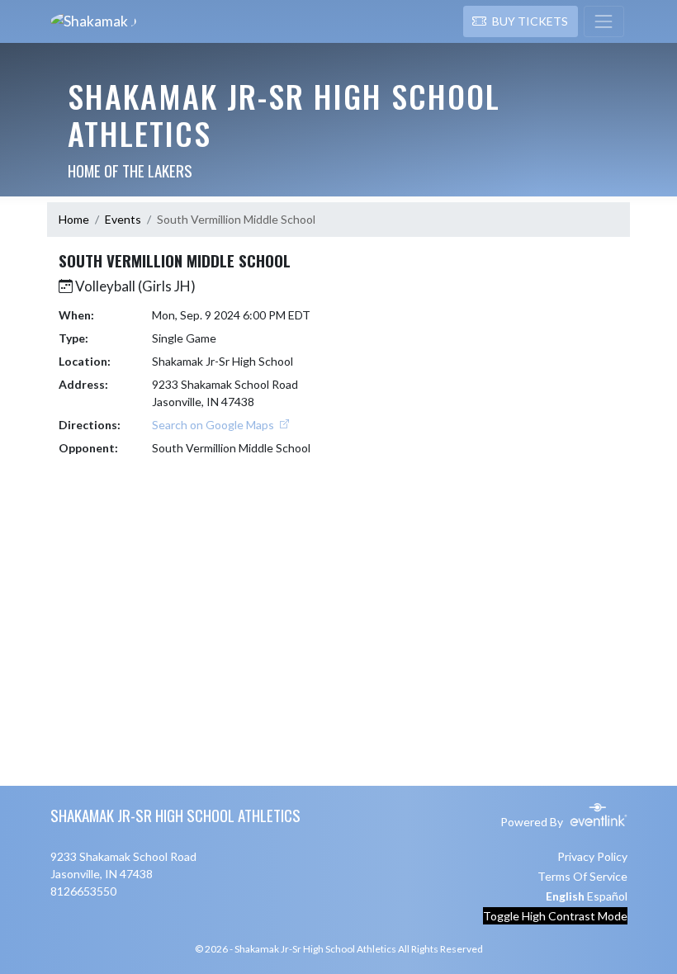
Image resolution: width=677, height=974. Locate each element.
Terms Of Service (582, 876)
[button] (520, 21)
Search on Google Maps (214, 425)
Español (607, 896)
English (565, 896)
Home (74, 219)
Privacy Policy (592, 856)
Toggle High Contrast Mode (555, 916)
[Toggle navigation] (604, 21)
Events (123, 219)
